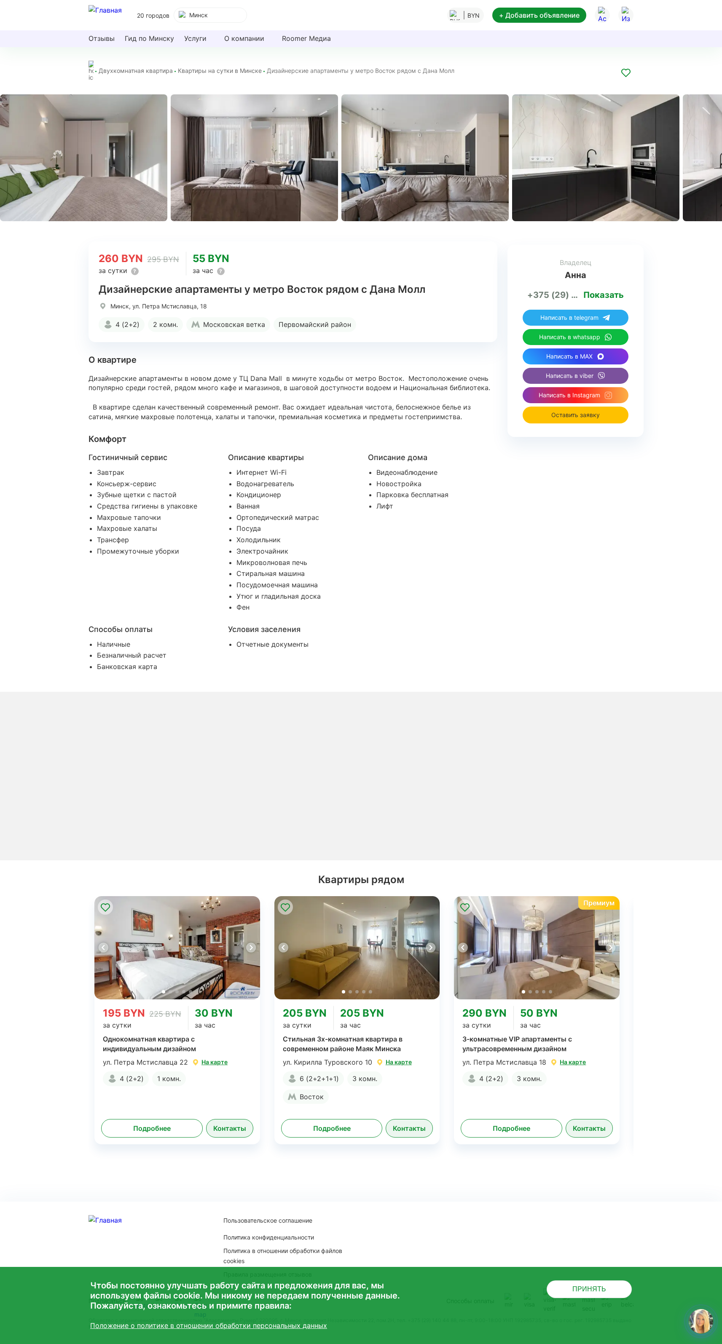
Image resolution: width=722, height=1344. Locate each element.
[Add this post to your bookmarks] (625, 74)
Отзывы (102, 38)
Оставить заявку (575, 414)
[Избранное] (625, 15)
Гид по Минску (149, 38)
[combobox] (210, 15)
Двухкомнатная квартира (136, 70)
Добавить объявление (539, 15)
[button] (250, 947)
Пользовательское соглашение (267, 1220)
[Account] (602, 15)
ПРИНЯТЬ (589, 1289)
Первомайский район (315, 324)
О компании (244, 38)
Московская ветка (234, 324)
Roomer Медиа (306, 38)
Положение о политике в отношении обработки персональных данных (208, 1325)
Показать (603, 295)
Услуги (195, 38)
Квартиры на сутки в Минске (220, 70)
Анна (575, 275)
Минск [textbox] (198, 15)
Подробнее (152, 1128)
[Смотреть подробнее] (177, 947)
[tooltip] (135, 271)
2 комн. (165, 324)
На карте (214, 1062)
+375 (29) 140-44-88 (553, 295)
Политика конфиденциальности (268, 1237)
